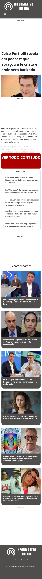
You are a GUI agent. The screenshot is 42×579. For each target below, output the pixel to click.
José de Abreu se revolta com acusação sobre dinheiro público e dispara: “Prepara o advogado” (22, 202)
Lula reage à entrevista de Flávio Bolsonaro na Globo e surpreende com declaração (21, 180)
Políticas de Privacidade (21, 560)
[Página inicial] (21, 551)
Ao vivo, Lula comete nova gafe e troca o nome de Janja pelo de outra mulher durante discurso (21, 214)
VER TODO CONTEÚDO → (21, 161)
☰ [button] (5, 14)
